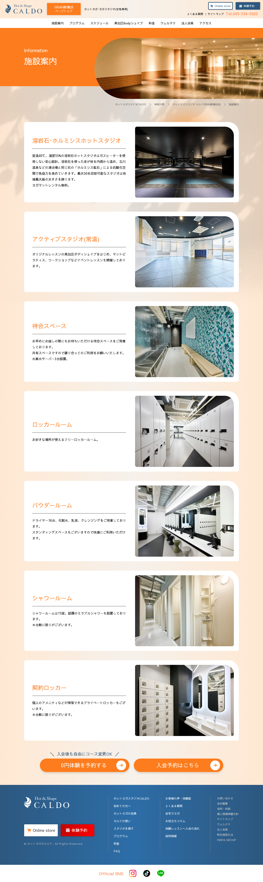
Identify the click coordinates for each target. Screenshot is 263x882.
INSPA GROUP (226, 840)
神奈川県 (159, 104)
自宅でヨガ (172, 813)
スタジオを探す (124, 828)
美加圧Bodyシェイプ (128, 23)
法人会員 (187, 23)
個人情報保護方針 (227, 814)
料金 (152, 23)
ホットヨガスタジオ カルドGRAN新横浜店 (197, 104)
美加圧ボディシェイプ (80, 254)
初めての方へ (122, 806)
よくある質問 (195, 14)
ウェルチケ (168, 23)
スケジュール (99, 23)
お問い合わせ (225, 798)
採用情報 (171, 836)
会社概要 (222, 803)
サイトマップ (216, 14)
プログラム (77, 23)
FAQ (117, 851)
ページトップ (63, 9)
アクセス (205, 23)
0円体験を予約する (84, 764)
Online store (223, 6)
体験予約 (249, 6)
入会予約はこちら (177, 765)
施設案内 (58, 23)
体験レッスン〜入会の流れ (182, 828)
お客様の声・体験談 (178, 798)
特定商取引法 (225, 834)
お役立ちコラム (175, 821)
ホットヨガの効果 (125, 813)
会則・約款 (223, 809)
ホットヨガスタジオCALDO (130, 104)
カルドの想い (122, 821)
